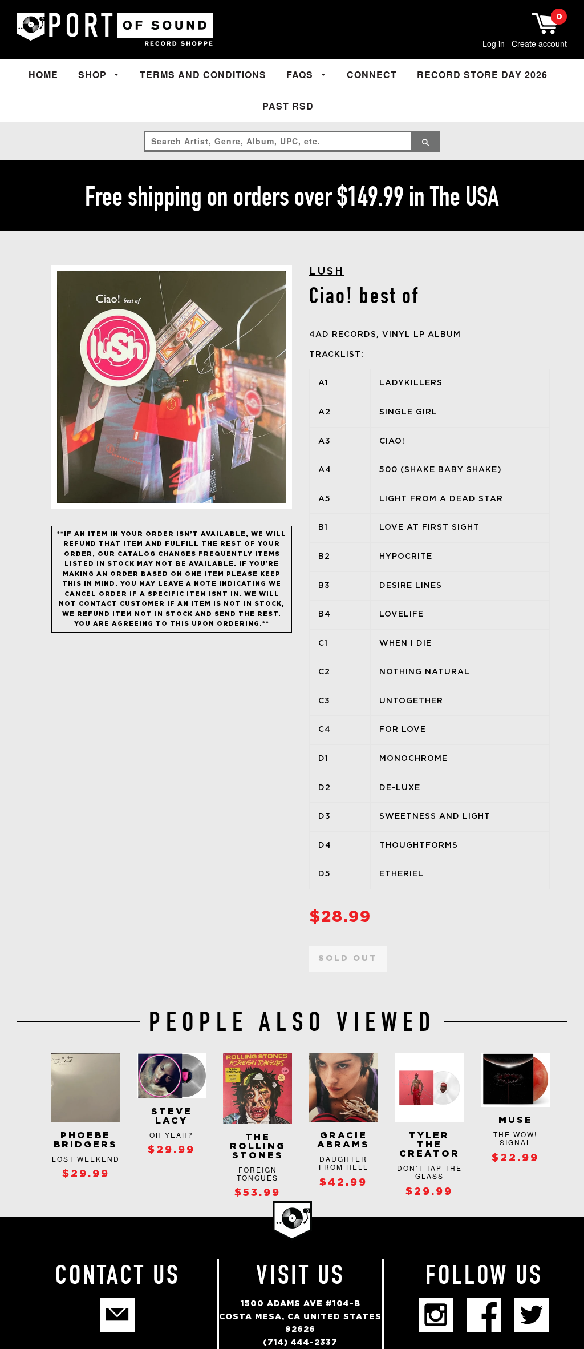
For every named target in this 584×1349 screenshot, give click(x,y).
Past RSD (288, 105)
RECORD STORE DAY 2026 (482, 74)
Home (43, 74)
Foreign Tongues (257, 1173)
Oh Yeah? (171, 1134)
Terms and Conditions (203, 74)
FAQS (301, 74)
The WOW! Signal (515, 1138)
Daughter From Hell (343, 1162)
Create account (539, 43)
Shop (94, 74)
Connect (372, 74)
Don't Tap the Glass (429, 1172)
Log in (493, 43)
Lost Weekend (86, 1158)
